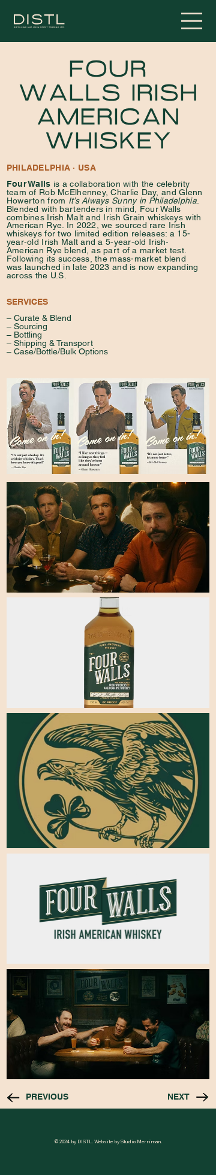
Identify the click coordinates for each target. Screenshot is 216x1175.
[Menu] (191, 21)
